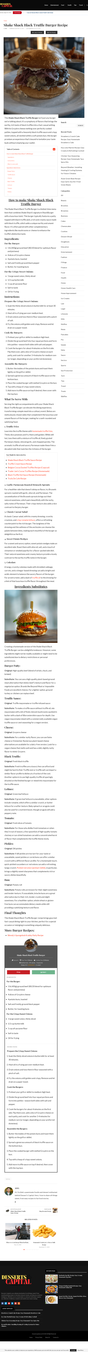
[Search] (87, 5)
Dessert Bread (66, 237)
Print (44, 972)
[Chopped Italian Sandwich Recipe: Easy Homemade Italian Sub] (51, 1289)
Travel (81, 5)
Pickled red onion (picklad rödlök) (31, 868)
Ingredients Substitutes (13, 167)
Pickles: (10, 191)
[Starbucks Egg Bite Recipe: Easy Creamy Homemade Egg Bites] (51, 1279)
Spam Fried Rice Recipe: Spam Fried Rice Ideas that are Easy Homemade (72, 1297)
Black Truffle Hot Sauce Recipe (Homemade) (27, 475)
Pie (62, 340)
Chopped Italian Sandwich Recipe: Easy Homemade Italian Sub (70, 1286)
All (62, 195)
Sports (63, 365)
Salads (63, 345)
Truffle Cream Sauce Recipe (20, 464)
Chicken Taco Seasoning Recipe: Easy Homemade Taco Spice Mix (72, 159)
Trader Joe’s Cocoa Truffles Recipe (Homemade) (29, 471)
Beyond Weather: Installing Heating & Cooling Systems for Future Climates (71, 170)
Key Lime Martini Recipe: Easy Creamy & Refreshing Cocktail (19, 1317)
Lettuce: (10, 185)
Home (46, 5)
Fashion (64, 257)
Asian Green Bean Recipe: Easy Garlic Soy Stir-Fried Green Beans (71, 182)
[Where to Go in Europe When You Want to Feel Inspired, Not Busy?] (17, 1231)
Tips (75, 5)
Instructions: (11, 160)
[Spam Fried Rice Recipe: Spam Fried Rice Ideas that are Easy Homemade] (51, 1299)
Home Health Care (68, 288)
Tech (63, 376)
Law (62, 304)
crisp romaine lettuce (26, 520)
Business (64, 216)
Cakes (63, 221)
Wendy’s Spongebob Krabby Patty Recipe (25, 935)
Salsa (63, 350)
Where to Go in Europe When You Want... (17, 1242)
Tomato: (10, 188)
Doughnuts (65, 242)
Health (69, 5)
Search (63, 122)
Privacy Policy (38, 1337)
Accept (73, 1350)
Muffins (64, 324)
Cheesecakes (66, 226)
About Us (47, 1337)
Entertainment (55, 5)
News (63, 329)
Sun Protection (67, 371)
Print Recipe (52, 32)
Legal (63, 309)
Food (62, 5)
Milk (63, 319)
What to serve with (13, 164)
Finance (64, 267)
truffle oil (36, 577)
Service (64, 360)
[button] (23, 12)
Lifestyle (64, 314)
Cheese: (10, 178)
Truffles (8, 1179)
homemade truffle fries (42, 431)
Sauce (63, 355)
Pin (19, 972)
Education (65, 247)
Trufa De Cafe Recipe (17, 478)
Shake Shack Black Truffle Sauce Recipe (25, 460)
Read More (80, 1350)
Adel (6, 28)
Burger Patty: (11, 171)
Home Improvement (68, 293)
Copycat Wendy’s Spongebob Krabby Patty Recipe (40, 12)
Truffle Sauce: (11, 174)
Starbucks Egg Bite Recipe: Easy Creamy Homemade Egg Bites (70, 1276)
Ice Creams (65, 298)
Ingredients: (11, 157)
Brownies (64, 211)
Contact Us (56, 1337)
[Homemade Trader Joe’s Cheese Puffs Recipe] (44, 1231)
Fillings (64, 262)
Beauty (63, 200)
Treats (63, 391)
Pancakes (64, 334)
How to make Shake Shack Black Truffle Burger (20, 153)
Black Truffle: (11, 181)
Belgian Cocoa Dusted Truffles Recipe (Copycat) (29, 467)
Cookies (64, 231)
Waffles (64, 396)
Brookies (64, 206)
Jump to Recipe (38, 32)
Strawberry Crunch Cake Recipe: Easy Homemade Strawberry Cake (70, 139)
